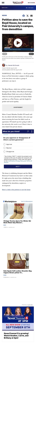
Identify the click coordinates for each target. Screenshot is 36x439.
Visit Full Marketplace (27, 201)
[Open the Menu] (3, 2)
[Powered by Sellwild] (30, 305)
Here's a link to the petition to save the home (16, 189)
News (4, 15)
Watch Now (31, 2)
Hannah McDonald (13, 65)
